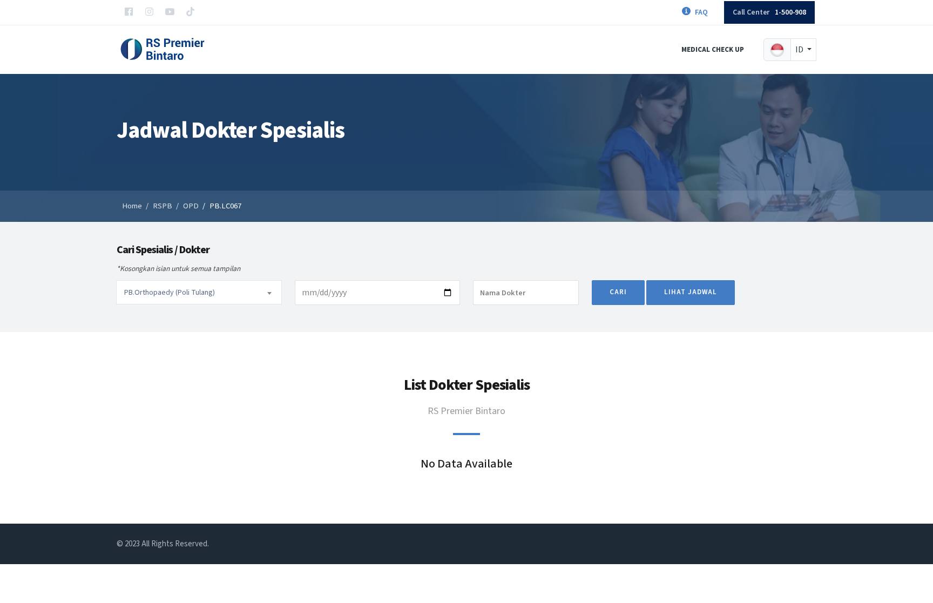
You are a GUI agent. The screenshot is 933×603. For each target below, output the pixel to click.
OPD (191, 206)
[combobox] (199, 292)
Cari (618, 292)
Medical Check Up (712, 50)
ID (800, 50)
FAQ (701, 12)
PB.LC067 (225, 206)
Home (132, 206)
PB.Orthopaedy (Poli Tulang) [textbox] (169, 292)
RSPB (162, 206)
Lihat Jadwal (690, 292)
